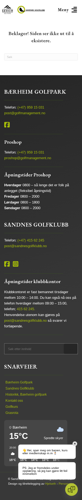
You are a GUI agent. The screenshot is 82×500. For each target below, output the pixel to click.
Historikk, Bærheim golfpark (26, 394)
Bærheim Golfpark (19, 382)
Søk (70, 349)
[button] (68, 9)
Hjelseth (50, 483)
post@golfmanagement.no (24, 113)
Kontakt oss (14, 400)
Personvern (66, 483)
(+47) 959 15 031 (30, 107)
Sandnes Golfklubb (19, 388)
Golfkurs (11, 406)
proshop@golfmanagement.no (27, 158)
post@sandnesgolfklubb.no (25, 246)
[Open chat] (71, 489)
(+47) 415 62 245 (30, 240)
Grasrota (11, 413)
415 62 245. (26, 309)
